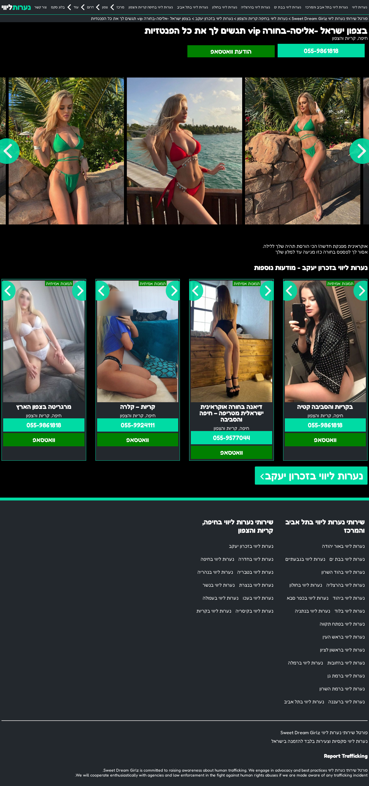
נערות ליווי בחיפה (217, 559)
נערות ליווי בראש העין (344, 637)
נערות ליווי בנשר (219, 585)
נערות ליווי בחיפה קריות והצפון (151, 7)
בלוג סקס (58, 7)
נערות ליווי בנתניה (312, 611)
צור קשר (40, 7)
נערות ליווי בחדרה (255, 559)
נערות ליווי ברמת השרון (342, 688)
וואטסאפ (325, 439)
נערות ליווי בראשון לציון (342, 650)
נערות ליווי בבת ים (287, 7)
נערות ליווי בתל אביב (192, 7)
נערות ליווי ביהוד (349, 598)
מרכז (120, 7)
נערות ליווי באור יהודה (343, 546)
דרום (90, 7)
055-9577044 (231, 437)
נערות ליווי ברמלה (305, 663)
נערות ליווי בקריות (213, 611)
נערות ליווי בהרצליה (255, 7)
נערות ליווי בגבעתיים (305, 559)
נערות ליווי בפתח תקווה (342, 624)
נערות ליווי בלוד (349, 611)
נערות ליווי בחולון (224, 7)
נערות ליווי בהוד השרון (343, 572)
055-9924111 (138, 425)
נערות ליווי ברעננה (346, 701)
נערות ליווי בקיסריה (254, 611)
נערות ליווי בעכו (258, 598)
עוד (76, 7)
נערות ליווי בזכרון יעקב (314, 475)
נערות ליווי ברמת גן (346, 676)
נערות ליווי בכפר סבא (307, 598)
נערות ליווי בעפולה (220, 598)
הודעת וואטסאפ (230, 51)
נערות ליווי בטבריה (255, 572)
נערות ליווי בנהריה (215, 572)
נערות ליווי (359, 7)
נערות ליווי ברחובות (346, 663)
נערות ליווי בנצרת (256, 585)
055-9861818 (321, 50)
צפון (105, 7)
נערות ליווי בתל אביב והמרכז (326, 7)
